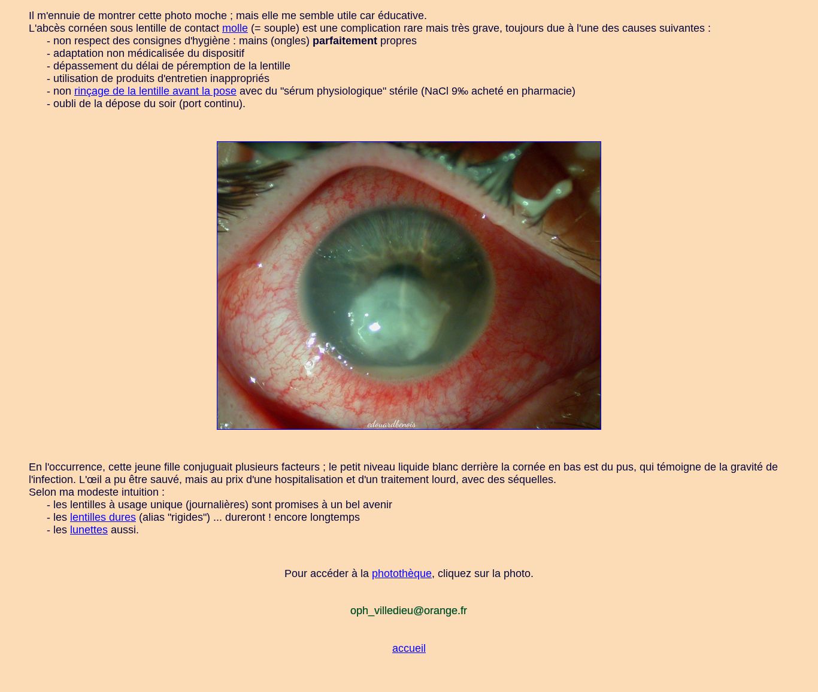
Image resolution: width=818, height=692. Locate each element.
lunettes (89, 530)
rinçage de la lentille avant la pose (155, 91)
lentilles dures (103, 517)
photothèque (402, 573)
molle (235, 28)
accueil (409, 648)
